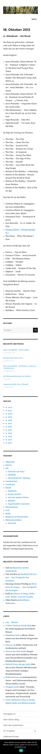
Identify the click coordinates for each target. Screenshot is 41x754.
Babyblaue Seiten (13, 635)
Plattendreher (11, 507)
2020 (10, 414)
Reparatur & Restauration (16, 517)
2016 (10, 427)
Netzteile (12, 523)
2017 (10, 423)
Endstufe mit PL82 (16, 471)
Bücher (8, 465)
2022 (10, 407)
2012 (10, 439)
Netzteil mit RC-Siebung (19, 478)
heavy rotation (14, 494)
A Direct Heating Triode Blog (18, 625)
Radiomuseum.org (13, 677)
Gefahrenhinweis (11, 736)
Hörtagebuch (9, 714)
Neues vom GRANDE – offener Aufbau (16, 350)
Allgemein (10, 462)
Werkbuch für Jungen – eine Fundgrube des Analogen (21, 577)
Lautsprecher (11, 481)
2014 (10, 433)
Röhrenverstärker (13, 520)
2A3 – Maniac (11, 622)
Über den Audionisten (13, 725)
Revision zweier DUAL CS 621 (13, 358)
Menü (34, 19)
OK (21, 750)
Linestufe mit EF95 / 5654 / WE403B (15, 384)
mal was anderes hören (18, 497)
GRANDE (12, 475)
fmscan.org (10, 645)
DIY (7, 468)
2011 (10, 443)
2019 (10, 417)
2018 (10, 420)
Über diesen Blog (11, 719)
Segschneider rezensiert (19, 504)
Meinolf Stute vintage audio (18, 664)
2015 (10, 430)
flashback (12, 491)
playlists (11, 500)
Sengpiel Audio (12, 687)
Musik (8, 488)
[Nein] (38, 747)
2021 (10, 410)
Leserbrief (10, 484)
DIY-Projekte (9, 731)
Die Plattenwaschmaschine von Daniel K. (17, 376)
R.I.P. (7, 510)
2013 (10, 436)
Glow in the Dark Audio (15, 651)
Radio (8, 513)
